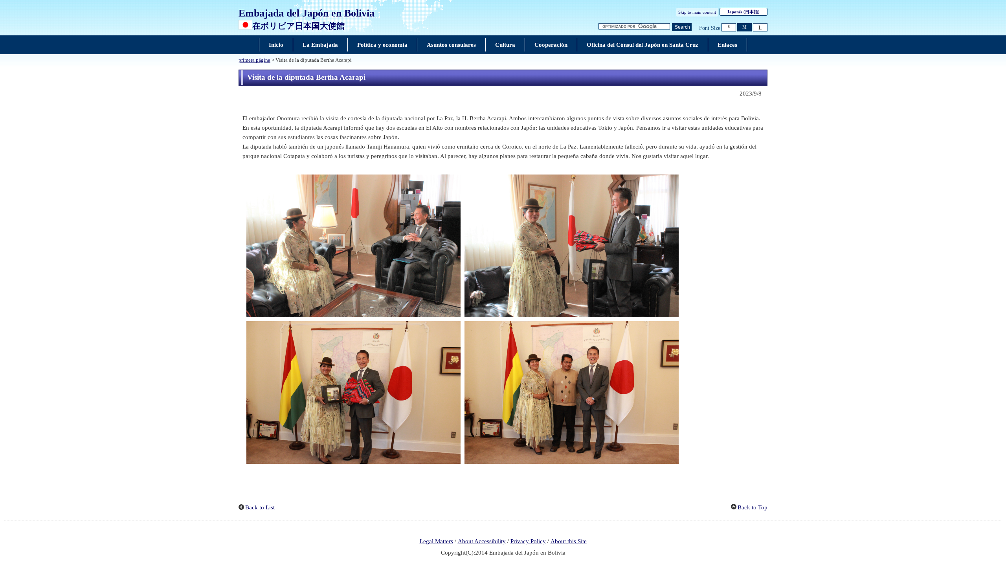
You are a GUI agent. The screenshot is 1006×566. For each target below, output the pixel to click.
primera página (254, 60)
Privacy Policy (528, 541)
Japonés (743, 11)
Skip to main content (697, 12)
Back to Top (752, 507)
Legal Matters (436, 541)
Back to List (260, 507)
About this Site (569, 541)
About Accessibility (482, 541)
